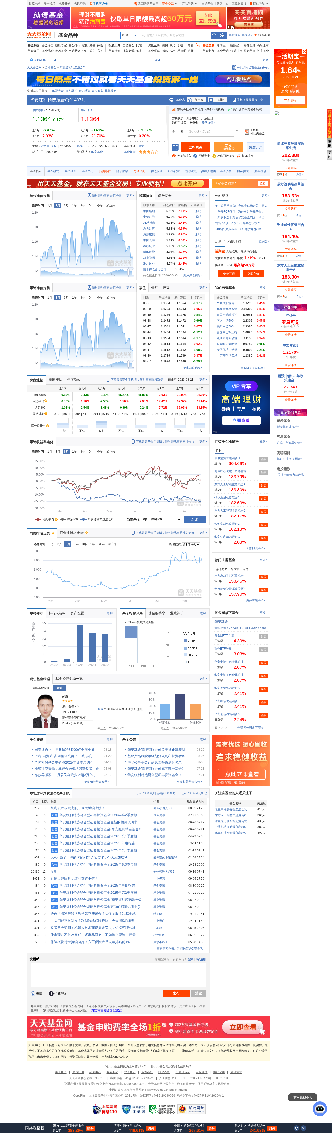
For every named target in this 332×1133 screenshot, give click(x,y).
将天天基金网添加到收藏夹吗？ (171, 1066)
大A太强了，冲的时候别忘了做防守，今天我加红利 (89, 857)
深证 (159, 60)
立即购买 (195, 147)
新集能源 (149, 257)
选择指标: (175, 544)
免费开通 (229, 273)
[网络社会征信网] (133, 1109)
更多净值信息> (192, 367)
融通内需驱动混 (227, 338)
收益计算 (129, 50)
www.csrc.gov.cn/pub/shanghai (167, 1089)
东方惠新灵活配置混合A (229, 575)
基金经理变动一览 (69, 679)
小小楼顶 (159, 878)
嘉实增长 (71, 91)
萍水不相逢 (160, 942)
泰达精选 (84, 91)
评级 (100, 45)
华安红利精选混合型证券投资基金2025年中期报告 (93, 885)
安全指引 (130, 1072)
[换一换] (296, 1128)
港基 (92, 45)
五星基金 (263, 50)
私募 (100, 50)
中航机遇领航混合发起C (230, 827)
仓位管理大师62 (163, 871)
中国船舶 (149, 211)
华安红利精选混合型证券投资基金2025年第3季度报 (94, 864)
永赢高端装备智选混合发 (231, 809)
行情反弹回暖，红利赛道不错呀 (74, 878)
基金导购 (223, 50)
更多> (130, 195)
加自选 (199, 100)
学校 (180, 45)
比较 (139, 45)
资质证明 (78, 1072)
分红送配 (139, 171)
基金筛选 (114, 50)
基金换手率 (156, 613)
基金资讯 (36, 739)
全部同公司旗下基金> (251, 727)
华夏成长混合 (225, 303)
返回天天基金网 (148, 3)
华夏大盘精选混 (227, 309)
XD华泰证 (149, 222)
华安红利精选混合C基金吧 (50, 793)
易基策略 (110, 91)
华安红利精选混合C (72, 67)
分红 (85, 50)
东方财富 (149, 228)
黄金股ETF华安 (224, 635)
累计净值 (87, 110)
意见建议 (202, 1072)
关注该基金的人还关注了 (233, 793)
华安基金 (97, 152)
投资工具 (114, 45)
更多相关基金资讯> (96, 781)
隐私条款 (164, 1072)
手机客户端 (100, 3)
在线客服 (219, 1072)
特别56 (158, 914)
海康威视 (149, 234)
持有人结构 (208, 171)
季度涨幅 (55, 380)
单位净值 (38, 110)
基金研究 (154, 50)
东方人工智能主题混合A (229, 484)
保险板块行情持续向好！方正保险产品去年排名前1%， (92, 942)
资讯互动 (154, 45)
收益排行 (236, 50)
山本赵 (157, 928)
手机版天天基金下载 (250, 100)
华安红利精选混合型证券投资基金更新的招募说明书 (95, 822)
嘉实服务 (97, 91)
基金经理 (70, 171)
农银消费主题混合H (227, 458)
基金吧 (181, 50)
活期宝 (221, 45)
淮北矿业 (149, 263)
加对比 (219, 100)
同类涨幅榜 (34, 1128)
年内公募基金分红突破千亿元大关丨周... (241, 205)
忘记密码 (80, 3)
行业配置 (174, 171)
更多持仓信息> (192, 275)
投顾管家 (61, 45)
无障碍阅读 (239, 3)
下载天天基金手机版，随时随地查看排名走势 (165, 532)
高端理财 (263, 45)
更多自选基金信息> (252, 368)
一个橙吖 (159, 921)
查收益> (264, 241)
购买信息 (260, 171)
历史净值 (105, 171)
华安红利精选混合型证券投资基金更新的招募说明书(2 (96, 907)
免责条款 (147, 1072)
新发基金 (61, 50)
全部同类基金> (255, 548)
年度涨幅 (74, 380)
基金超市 (208, 50)
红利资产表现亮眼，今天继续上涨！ (78, 808)
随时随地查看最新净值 (106, 195)
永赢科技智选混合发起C (230, 832)
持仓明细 (157, 171)
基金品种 (68, 35)
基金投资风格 (132, 613)
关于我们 (61, 1072)
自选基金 (207, 3)
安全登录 (49, 3)
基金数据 (33, 45)
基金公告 (226, 171)
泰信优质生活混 (227, 350)
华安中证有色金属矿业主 (230, 661)
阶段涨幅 (122, 171)
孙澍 (141, 146)
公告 (93, 50)
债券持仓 (165, 195)
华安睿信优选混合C (227, 701)
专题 (190, 45)
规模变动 (191, 171)
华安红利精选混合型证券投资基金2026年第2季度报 (94, 815)
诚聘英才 (236, 1072)
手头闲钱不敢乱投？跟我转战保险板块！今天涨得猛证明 (93, 921)
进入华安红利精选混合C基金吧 (155, 793)
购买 (263, 459)
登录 (101, 709)
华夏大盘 (58, 91)
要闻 (165, 45)
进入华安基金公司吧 (194, 793)
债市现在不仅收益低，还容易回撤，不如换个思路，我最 (93, 935)
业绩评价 (177, 613)
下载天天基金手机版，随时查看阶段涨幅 (137, 379)
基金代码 (234, 35)
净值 (142, 288)
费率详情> (208, 122)
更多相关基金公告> (189, 781)
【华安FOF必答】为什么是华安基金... (239, 211)
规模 (80, 146)
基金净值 (47, 45)
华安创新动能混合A (227, 714)
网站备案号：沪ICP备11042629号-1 (200, 1095)
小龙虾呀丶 (160, 935)
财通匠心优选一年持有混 (230, 471)
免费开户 (64, 3)
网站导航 (259, 3)
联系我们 (112, 1072)
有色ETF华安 (222, 648)
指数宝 (234, 45)
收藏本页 (262, 35)
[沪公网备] (191, 1109)
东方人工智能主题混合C (230, 510)
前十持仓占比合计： (156, 269)
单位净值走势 (40, 196)
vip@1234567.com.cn (139, 1078)
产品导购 (188, 3)
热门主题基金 (225, 560)
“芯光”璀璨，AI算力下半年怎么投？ (237, 223)
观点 (172, 45)
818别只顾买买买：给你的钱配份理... (239, 229)
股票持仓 (146, 196)
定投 (85, 45)
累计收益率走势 (41, 442)
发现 (54, 871)
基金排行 (74, 45)
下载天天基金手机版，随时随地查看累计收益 (165, 441)
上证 (54, 60)
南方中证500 (225, 320)
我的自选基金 (225, 288)
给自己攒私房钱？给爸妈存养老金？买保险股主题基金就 (93, 914)
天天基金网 (34, 67)
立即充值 (253, 273)
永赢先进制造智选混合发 (231, 821)
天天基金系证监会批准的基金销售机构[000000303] (112, 1084)
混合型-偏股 (48, 146)
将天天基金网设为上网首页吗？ (125, 1066)
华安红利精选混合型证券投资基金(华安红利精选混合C (96, 829)
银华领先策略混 (227, 344)
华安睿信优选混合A (227, 688)
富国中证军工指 (227, 332)
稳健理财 (249, 45)
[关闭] (303, 1128)
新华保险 (149, 252)
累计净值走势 (40, 288)
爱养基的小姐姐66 (165, 857)
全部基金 (50, 67)
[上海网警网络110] (104, 1109)
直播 (191, 50)
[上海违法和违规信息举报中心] (162, 1109)
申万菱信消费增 (227, 355)
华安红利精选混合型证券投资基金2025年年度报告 (93, 843)
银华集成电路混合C (227, 523)
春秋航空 (149, 246)
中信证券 (149, 217)
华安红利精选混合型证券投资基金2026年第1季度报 (94, 836)
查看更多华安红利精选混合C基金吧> (180, 948)
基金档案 (36, 171)
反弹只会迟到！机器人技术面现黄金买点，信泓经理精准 (93, 928)
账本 (139, 50)
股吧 (198, 211)
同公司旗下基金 (227, 613)
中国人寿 (149, 240)
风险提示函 (183, 1072)
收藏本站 (34, 3)
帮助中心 (222, 3)
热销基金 (249, 50)
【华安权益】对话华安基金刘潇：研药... (241, 217)
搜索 (219, 35)
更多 (266, 60)
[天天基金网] (41, 35)
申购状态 (74, 50)
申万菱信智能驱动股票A (229, 589)
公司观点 (221, 195)
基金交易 (168, 3)
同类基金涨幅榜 (227, 441)
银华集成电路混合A (227, 497)
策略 (165, 50)
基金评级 (130, 152)
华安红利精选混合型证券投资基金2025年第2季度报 (94, 892)
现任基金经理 (40, 679)
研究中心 (95, 1072)
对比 (194, 519)
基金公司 (247, 35)
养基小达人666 (163, 808)
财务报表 (243, 171)
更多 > (203, 195)
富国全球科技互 (227, 315)
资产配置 (77, 613)
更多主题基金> (255, 600)
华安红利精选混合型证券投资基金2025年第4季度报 (94, 850)
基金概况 (53, 171)
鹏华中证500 (225, 326)
